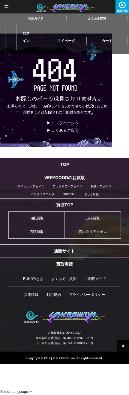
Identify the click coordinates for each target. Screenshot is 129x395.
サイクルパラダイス (30, 186)
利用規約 (53, 295)
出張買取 (93, 218)
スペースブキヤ (64, 8)
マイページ (66, 41)
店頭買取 (36, 232)
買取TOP (64, 204)
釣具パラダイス (101, 186)
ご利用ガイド (95, 279)
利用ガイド (35, 18)
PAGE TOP (123, 346)
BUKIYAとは (33, 279)
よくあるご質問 (65, 130)
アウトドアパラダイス (67, 186)
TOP (64, 164)
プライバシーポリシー (87, 295)
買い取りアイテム (92, 232)
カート (107, 41)
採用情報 (31, 295)
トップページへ (65, 123)
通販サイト (64, 251)
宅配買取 (36, 218)
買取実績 (64, 264)
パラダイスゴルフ (43, 194)
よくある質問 (97, 18)
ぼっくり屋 (91, 194)
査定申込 (122, 6)
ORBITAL (69, 194)
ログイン (26, 37)
